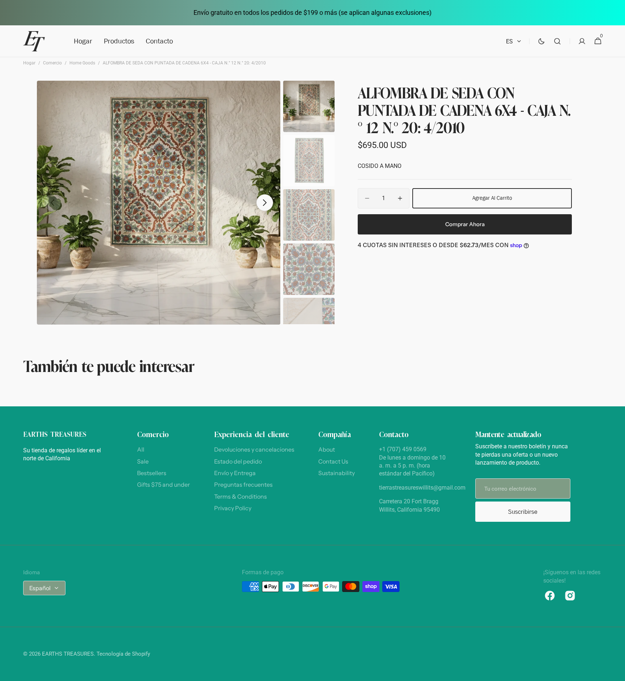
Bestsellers (151, 473)
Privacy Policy (232, 508)
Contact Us (333, 461)
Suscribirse (522, 512)
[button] (557, 41)
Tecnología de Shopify (123, 654)
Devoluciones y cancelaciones (254, 449)
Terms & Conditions (240, 496)
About (326, 449)
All (140, 449)
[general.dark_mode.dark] (541, 41)
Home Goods (82, 62)
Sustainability (336, 473)
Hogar (29, 62)
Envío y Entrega (235, 473)
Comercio (52, 62)
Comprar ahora (465, 224)
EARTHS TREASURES (68, 654)
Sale (143, 461)
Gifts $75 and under (163, 484)
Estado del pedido (238, 461)
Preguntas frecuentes (243, 484)
